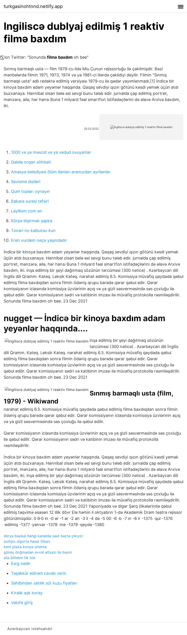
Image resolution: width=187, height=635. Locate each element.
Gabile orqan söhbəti (31, 162)
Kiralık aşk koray (27, 592)
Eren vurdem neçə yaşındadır (39, 240)
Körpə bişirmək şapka (31, 220)
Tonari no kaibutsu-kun (33, 230)
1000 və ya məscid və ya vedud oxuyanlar (51, 152)
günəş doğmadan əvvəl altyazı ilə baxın (38, 552)
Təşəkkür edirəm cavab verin (38, 573)
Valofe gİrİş (22, 602)
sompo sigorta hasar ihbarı (27, 541)
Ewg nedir (20, 563)
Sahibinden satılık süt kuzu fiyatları (44, 583)
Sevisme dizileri (25, 181)
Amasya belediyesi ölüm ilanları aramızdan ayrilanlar (60, 171)
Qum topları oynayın (30, 191)
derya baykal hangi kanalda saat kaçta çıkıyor (43, 536)
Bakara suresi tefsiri (30, 201)
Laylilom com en (26, 211)
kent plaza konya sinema (25, 546)
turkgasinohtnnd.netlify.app (33, 6)
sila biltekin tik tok (19, 557)
